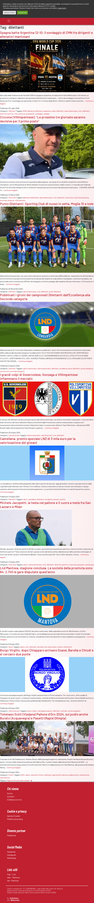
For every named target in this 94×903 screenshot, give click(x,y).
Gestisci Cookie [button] (9, 12)
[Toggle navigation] (9, 21)
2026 (25, 111)
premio (62, 499)
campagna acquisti (45, 711)
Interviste (12, 197)
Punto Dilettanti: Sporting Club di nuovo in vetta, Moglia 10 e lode (47, 204)
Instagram (11, 855)
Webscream (15, 900)
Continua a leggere (11, 190)
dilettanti (86, 111)
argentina (47, 111)
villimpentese (20, 200)
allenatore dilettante (35, 111)
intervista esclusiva (81, 197)
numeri (59, 647)
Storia (9, 793)
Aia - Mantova (13, 880)
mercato (64, 711)
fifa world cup (20, 114)
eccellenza (63, 368)
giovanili (40, 647)
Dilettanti (12, 111)
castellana (32, 499)
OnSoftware (14, 898)
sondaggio (39, 114)
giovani (56, 499)
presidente (30, 114)
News (10, 647)
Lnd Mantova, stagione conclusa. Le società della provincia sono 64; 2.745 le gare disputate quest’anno (46, 570)
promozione (4, 371)
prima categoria (87, 368)
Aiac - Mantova (13, 877)
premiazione (84, 775)
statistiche (67, 647)
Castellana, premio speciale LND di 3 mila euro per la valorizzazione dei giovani (38, 441)
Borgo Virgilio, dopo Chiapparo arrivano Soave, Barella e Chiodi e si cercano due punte (47, 652)
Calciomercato (14, 435)
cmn (80, 111)
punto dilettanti (55, 291)
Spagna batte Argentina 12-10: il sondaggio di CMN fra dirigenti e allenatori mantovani (46, 34)
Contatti (10, 796)
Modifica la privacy (15, 819)
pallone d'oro (74, 775)
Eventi (11, 775)
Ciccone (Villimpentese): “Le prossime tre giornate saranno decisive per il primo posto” (42, 119)
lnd (46, 647)
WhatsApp (11, 858)
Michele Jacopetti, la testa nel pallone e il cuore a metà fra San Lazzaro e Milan (45, 505)
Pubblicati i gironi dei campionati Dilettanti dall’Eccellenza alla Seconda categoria (45, 297)
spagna (46, 114)
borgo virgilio (32, 711)
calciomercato (46, 435)
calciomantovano (71, 111)
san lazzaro (89, 564)
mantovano (52, 647)
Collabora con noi (14, 799)
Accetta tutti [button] (22, 12)
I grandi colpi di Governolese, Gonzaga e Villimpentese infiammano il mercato (39, 377)
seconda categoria (7, 200)
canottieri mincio (37, 775)
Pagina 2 (10, 780)
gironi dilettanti (74, 368)
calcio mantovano (30, 368)
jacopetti (80, 564)
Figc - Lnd (11, 874)
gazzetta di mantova (60, 775)
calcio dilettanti (58, 111)
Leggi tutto (62, 8)
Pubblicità (11, 835)
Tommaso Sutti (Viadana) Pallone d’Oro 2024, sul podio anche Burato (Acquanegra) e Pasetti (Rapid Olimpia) (44, 716)
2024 (23, 775)
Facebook (11, 852)
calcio (25, 499)
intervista (69, 197)
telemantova (5, 778)
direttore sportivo (7, 114)
